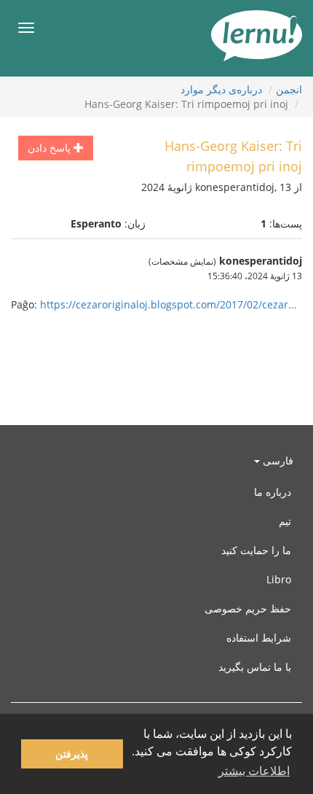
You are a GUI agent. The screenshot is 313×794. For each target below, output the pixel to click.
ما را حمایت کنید (256, 550)
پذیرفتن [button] (71, 754)
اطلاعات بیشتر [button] (254, 771)
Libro (278, 579)
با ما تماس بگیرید (254, 667)
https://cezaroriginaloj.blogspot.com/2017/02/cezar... (168, 304)
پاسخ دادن (51, 148)
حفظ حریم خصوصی (248, 608)
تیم (285, 521)
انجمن (289, 89)
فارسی (276, 460)
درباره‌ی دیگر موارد (221, 89)
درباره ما (272, 492)
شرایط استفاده (258, 638)
